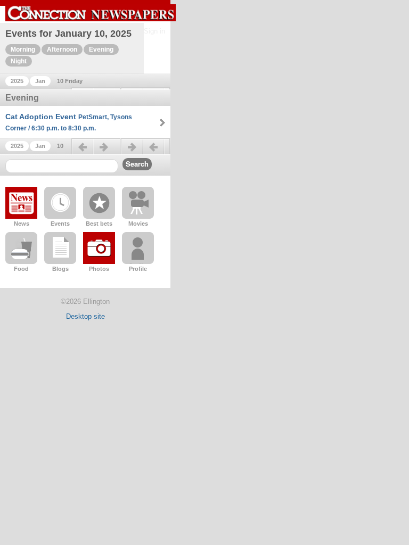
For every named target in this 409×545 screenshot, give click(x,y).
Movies (138, 223)
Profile (138, 269)
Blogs (60, 269)
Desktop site (85, 316)
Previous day (95, 151)
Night (19, 61)
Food (21, 269)
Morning (23, 49)
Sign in (154, 31)
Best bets (99, 223)
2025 (17, 81)
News (21, 223)
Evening (101, 49)
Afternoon (62, 49)
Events (60, 223)
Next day (145, 151)
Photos (99, 269)
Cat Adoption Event (68, 122)
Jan (40, 81)
